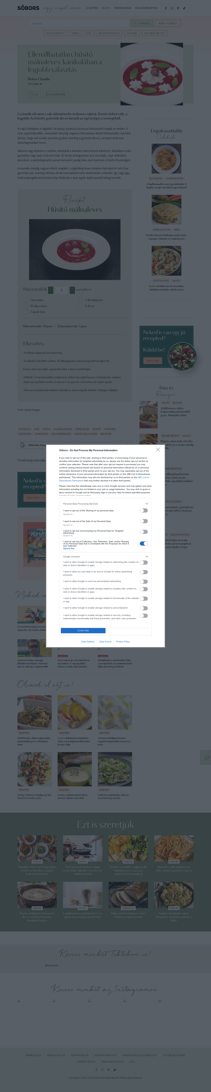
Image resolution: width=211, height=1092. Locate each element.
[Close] (159, 451)
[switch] (144, 510)
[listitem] (105, 503)
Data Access (105, 641)
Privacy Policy (123, 641)
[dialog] (105, 546)
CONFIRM (83, 631)
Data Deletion (88, 641)
